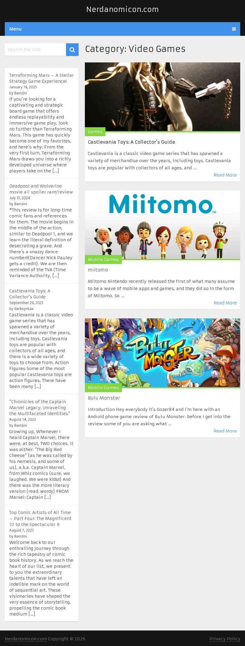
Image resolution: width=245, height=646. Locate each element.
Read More (225, 175)
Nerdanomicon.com (122, 9)
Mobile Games (103, 259)
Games (95, 131)
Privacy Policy (224, 639)
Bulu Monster (104, 398)
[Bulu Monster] (162, 353)
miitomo (98, 270)
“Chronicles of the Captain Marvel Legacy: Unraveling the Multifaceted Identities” (39, 407)
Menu (15, 29)
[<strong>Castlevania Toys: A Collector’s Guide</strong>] (162, 97)
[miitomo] (162, 225)
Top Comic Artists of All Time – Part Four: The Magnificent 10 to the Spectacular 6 (40, 518)
